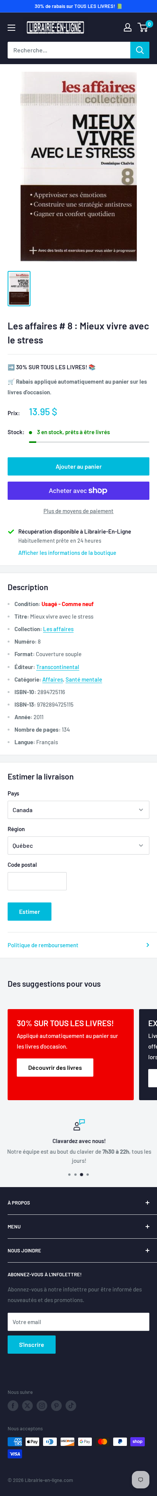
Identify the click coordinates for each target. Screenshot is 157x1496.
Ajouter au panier (79, 466)
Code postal (22, 864)
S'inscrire (31, 1344)
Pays (13, 793)
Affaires (52, 679)
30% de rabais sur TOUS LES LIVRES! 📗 (78, 6)
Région (16, 828)
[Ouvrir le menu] (11, 28)
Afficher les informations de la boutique (67, 552)
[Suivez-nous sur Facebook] (13, 1405)
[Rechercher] (139, 50)
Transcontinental (57, 666)
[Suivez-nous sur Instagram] (42, 1405)
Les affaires (58, 628)
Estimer (29, 911)
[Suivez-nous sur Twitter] (27, 1405)
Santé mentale (84, 679)
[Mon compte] (127, 27)
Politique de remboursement (43, 945)
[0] (143, 27)
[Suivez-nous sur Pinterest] (56, 1405)
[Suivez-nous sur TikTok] (71, 1405)
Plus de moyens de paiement (78, 510)
